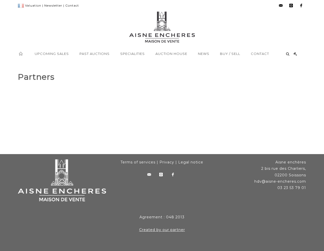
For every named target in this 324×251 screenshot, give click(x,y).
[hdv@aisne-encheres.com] (281, 5)
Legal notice (190, 162)
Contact (72, 5)
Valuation (33, 5)
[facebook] (301, 5)
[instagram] (291, 5)
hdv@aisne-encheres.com (280, 181)
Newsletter (53, 5)
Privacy (166, 162)
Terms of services (137, 162)
